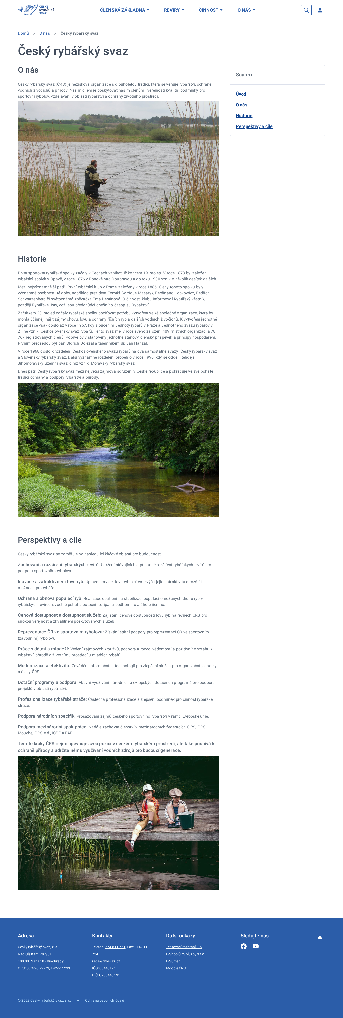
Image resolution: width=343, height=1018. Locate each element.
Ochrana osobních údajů (104, 1000)
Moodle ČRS (176, 968)
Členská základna (122, 10)
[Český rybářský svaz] (37, 10)
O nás (244, 10)
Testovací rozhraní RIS (184, 947)
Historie (244, 115)
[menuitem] (126, 10)
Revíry (172, 10)
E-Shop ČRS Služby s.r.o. (185, 954)
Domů (23, 33)
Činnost (209, 10)
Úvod (241, 94)
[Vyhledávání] (306, 10)
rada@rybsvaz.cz (106, 961)
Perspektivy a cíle (254, 126)
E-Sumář (173, 961)
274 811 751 (115, 947)
